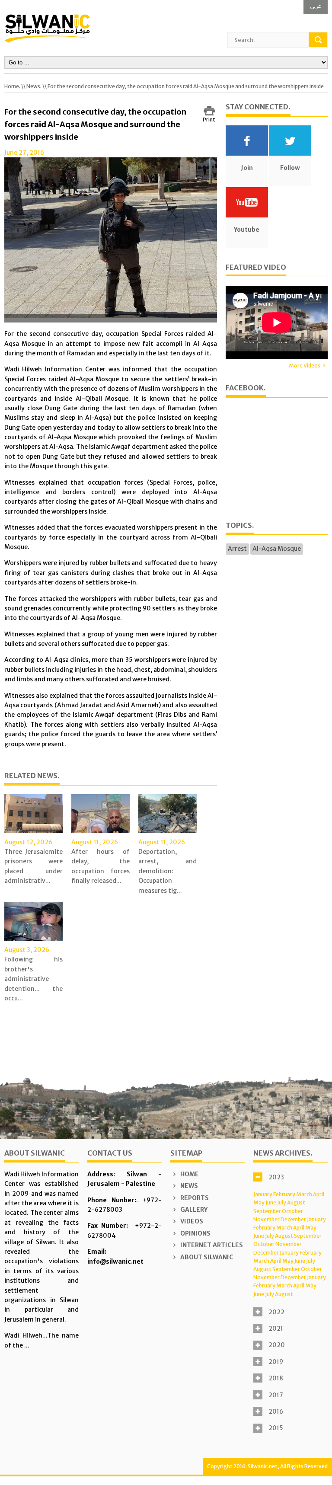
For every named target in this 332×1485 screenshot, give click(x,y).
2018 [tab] (275, 1378)
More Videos (304, 365)
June (270, 1202)
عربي (315, 5)
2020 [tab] (276, 1345)
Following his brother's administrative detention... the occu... (33, 978)
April (318, 1194)
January (262, 1194)
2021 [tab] (275, 1328)
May (259, 1202)
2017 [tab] (275, 1395)
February (284, 1194)
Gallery (193, 1210)
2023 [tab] (276, 1177)
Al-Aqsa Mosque (276, 548)
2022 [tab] (276, 1312)
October (292, 1211)
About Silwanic (206, 1257)
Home (189, 1174)
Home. (12, 86)
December (293, 1219)
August (296, 1202)
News (188, 1186)
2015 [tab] (275, 1428)
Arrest (237, 548)
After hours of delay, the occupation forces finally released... (100, 866)
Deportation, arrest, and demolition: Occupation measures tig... (167, 871)
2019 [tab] (275, 1362)
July (281, 1202)
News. (34, 86)
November (266, 1219)
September (267, 1211)
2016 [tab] (275, 1411)
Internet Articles (211, 1245)
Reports (194, 1198)
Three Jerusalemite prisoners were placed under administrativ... (33, 866)
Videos (191, 1221)
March (304, 1194)
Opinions (195, 1233)
